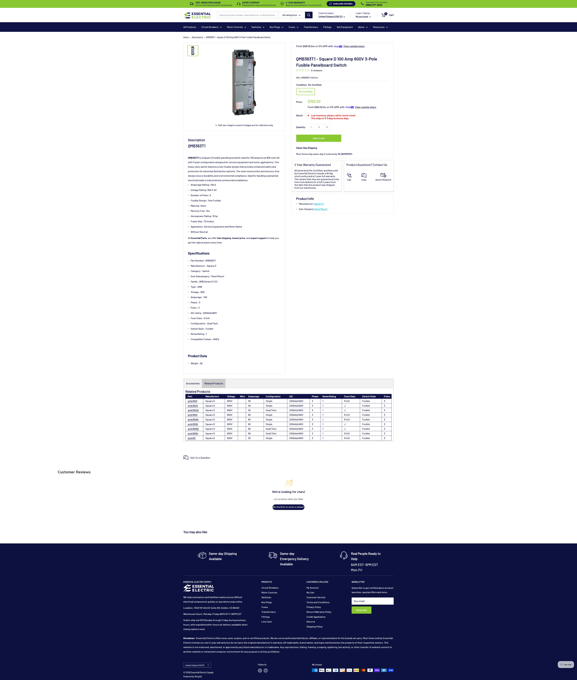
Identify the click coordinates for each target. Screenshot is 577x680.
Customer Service (316, 597)
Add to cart (319, 138)
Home (186, 37)
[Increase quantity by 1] (327, 127)
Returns (311, 621)
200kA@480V (296, 401)
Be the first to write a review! (288, 507)
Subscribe (361, 610)
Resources (379, 27)
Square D (319, 203)
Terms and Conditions (318, 602)
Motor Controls (235, 27)
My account (362, 16)
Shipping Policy (315, 626)
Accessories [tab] (193, 383)
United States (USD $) (194, 665)
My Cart (310, 592)
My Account (313, 587)
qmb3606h (193, 419)
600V (229, 401)
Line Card (266, 621)
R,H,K (347, 401)
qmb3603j (193, 405)
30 (249, 401)
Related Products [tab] (213, 383)
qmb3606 (192, 414)
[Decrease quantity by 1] (311, 127)
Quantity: (301, 127)
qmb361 (192, 438)
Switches (256, 27)
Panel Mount (320, 209)
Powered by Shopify (192, 676)
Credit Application (316, 616)
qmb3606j (193, 424)
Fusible (366, 401)
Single (269, 401)
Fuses (292, 27)
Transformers (311, 27)
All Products (189, 27)
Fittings (327, 27)
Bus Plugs (275, 27)
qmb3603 (192, 401)
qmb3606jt (193, 428)
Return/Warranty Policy (319, 611)
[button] (383, 15)
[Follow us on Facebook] (260, 670)
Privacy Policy (314, 607)
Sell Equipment (345, 27)
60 (249, 414)
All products (197, 37)
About (361, 27)
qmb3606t (193, 433)
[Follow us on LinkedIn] (266, 670)
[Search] (309, 15)
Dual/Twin (271, 410)
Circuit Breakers (209, 27)
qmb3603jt (193, 410)
